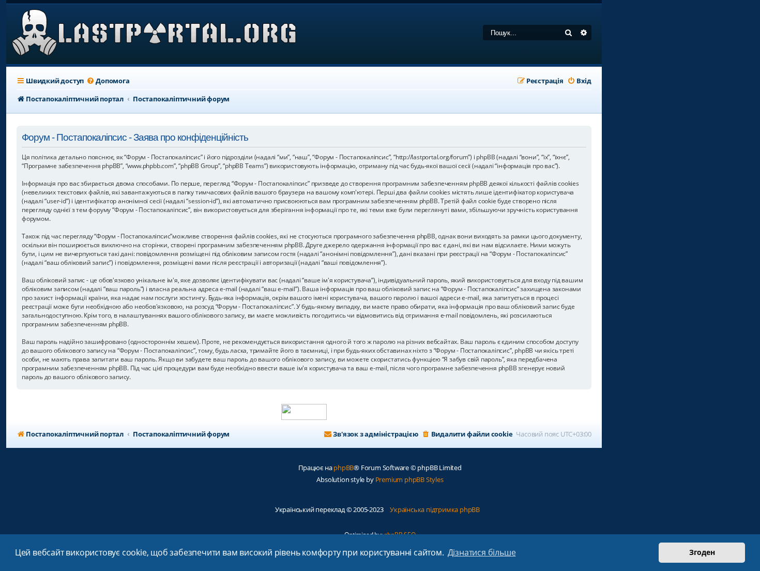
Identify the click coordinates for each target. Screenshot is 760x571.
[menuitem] (107, 80)
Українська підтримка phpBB (435, 509)
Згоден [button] (702, 552)
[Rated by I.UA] (304, 412)
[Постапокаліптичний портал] (154, 34)
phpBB (343, 467)
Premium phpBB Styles (409, 479)
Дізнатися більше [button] (482, 552)
